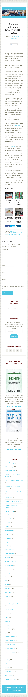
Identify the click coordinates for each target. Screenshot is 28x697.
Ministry (7, 577)
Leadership (8, 569)
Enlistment (8, 534)
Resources (7, 621)
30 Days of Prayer (9, 466)
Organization (8, 592)
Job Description (9, 565)
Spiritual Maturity (9, 648)
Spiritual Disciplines (10, 644)
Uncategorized (9, 675)
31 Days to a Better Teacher (12, 501)
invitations (15, 232)
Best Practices (8, 519)
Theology (7, 663)
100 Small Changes (10, 463)
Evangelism (8, 542)
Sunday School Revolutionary (14, 12)
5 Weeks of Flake (9, 511)
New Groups (8, 588)
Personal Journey (9, 609)
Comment (5, 249)
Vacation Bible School (10, 679)
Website (4, 279)
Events (6, 546)
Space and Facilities (10, 636)
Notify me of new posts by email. (11, 289)
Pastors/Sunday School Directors (13, 604)
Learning (7, 573)
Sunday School (8, 656)
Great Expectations (10, 553)
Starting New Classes (10, 652)
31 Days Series (8, 497)
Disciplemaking (9, 530)
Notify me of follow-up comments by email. (14, 286)
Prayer (6, 617)
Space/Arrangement (10, 640)
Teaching (7, 660)
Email (4, 272)
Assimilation (8, 515)
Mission (7, 584)
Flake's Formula (9, 549)
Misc (6, 580)
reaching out (7, 234)
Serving (7, 625)
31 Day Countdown (10, 470)
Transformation (9, 671)
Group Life (7, 557)
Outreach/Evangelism (10, 600)
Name (4, 265)
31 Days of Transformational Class (14, 492)
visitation (19, 234)
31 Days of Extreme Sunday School (14, 480)
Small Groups (8, 629)
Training (7, 667)
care (12, 232)
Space (6, 633)
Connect (7, 526)
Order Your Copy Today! (14, 449)
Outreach (12, 231)
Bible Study (8, 522)
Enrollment (8, 538)
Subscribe (14, 336)
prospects (20, 232)
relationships (13, 234)
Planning (7, 613)
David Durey (13, 146)
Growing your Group (10, 561)
